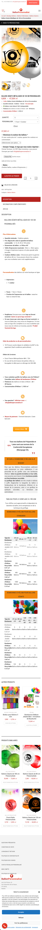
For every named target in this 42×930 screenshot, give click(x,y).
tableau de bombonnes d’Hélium (25, 379)
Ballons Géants (34, 16)
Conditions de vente (7, 847)
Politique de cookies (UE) (9, 873)
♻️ (4, 106)
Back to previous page (11, 23)
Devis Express (33, 2)
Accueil (3, 16)
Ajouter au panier (11, 176)
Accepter (21, 912)
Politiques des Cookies (8, 860)
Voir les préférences (21, 923)
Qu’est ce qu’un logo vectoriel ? (21, 317)
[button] (39, 892)
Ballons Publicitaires (22, 16)
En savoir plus (29, 103)
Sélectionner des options (10, 782)
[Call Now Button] (4, 926)
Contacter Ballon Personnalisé (11, 864)
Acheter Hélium (19, 429)
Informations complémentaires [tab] (14, 204)
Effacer (16, 126)
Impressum (35, 927)
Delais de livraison (10, 185)
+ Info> (5, 101)
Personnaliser (7, 121)
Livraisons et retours (8, 851)
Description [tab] (7, 199)
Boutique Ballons (11, 16)
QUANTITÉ (5, 117)
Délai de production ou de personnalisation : (17, 341)
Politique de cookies (9, 927)
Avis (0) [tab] (5, 209)
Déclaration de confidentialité (23, 927)
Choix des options (10, 723)
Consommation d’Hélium (10, 111)
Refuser (21, 917)
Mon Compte (5, 869)
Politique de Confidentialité (10, 856)
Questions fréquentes (8, 842)
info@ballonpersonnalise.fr (22, 151)
